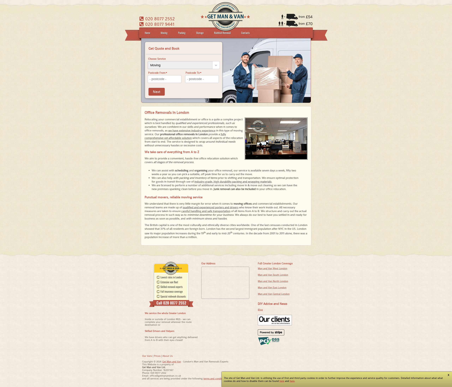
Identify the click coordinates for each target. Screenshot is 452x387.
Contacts (245, 33)
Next (156, 92)
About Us (167, 355)
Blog (260, 309)
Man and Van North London (273, 281)
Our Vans (147, 355)
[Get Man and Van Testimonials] (275, 324)
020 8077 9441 (159, 24)
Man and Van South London (273, 274)
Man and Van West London (272, 268)
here (281, 381)
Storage (200, 33)
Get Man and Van (171, 361)
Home (147, 33)
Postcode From (157, 72)
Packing (182, 33)
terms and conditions (215, 378)
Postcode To (193, 72)
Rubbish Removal (222, 33)
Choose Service (157, 58)
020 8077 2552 (159, 18)
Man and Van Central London (274, 293)
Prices (157, 355)
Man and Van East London (272, 287)
